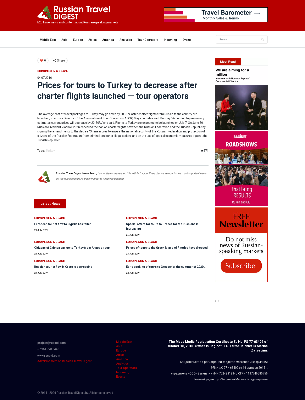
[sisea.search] (262, 39)
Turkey (50, 150)
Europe (78, 39)
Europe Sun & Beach (52, 71)
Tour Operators (148, 39)
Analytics (126, 39)
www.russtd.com (48, 355)
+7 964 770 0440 (48, 349)
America (108, 39)
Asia (64, 39)
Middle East (48, 39)
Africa (92, 39)
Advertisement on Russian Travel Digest (64, 361)
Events (187, 39)
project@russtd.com (51, 342)
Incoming (170, 39)
